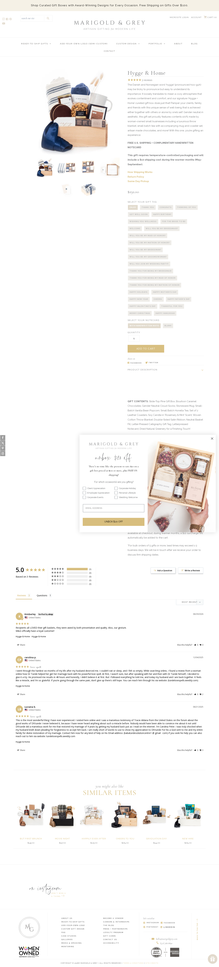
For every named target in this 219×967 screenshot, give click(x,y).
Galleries (67, 939)
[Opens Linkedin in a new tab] (167, 927)
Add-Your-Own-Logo (73, 925)
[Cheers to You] (125, 814)
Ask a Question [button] (164, 570)
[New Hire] (188, 814)
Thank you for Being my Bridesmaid (151, 271)
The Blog (108, 925)
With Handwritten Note (144, 326)
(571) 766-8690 (166, 943)
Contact (109, 51)
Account (196, 17)
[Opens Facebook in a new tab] (135, 362)
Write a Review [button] (192, 570)
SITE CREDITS (151, 963)
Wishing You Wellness (143, 221)
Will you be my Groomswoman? (148, 257)
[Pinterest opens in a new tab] (10, 19)
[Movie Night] (62, 814)
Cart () (212, 17)
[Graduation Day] (156, 814)
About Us (66, 918)
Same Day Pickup (138, 181)
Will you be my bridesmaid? (162, 229)
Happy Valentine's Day (143, 306)
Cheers (158, 299)
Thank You (148, 207)
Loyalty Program (113, 932)
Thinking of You (186, 207)
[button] (196, 644)
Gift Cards (109, 936)
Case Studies (68, 936)
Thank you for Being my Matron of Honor (155, 285)
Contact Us (110, 939)
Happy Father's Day (179, 299)
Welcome (135, 229)
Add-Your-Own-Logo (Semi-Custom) (84, 44)
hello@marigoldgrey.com (166, 938)
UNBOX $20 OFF (113, 521)
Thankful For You (172, 306)
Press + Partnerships (115, 929)
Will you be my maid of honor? (148, 236)
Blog (194, 44)
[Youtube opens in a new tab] (4, 24)
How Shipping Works (140, 172)
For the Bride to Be (174, 221)
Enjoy (133, 207)
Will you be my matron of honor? (150, 243)
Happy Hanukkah (165, 313)
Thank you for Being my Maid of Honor (153, 278)
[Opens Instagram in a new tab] (151, 923)
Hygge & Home (23, 636)
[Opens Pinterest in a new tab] (150, 927)
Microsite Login (179, 17)
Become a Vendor (113, 918)
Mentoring (67, 946)
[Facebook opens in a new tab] (7, 19)
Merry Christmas (140, 313)
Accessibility (111, 943)
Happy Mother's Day (165, 292)
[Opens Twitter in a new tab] (151, 362)
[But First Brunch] (31, 814)
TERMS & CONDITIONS (133, 963)
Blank (168, 326)
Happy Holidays (138, 292)
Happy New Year (139, 299)
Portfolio (155, 44)
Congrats (166, 207)
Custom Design (126, 44)
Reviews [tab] (21, 595)
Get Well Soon (139, 214)
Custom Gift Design (72, 929)
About (178, 44)
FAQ (63, 932)
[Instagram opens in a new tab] (3, 19)
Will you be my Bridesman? (145, 250)
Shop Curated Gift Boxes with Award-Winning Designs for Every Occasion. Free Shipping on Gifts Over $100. (109, 5)
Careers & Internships (116, 922)
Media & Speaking (71, 943)
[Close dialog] (212, 438)
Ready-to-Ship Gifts (34, 44)
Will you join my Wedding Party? (149, 264)
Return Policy (136, 176)
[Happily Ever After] (93, 814)
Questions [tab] (42, 595)
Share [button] (22, 644)
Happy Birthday (162, 214)
